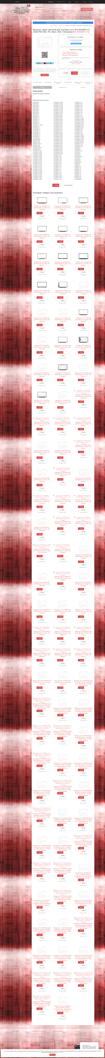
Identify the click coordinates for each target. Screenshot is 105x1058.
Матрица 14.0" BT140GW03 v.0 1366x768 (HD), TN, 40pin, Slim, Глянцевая (83, 556)
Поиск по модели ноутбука (57, 10)
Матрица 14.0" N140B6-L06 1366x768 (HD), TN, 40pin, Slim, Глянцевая (83, 292)
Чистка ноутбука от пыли (18, 106)
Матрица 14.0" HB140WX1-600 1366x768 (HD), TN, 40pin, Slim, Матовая (83, 655)
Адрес (69, 1)
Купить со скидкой (76, 63)
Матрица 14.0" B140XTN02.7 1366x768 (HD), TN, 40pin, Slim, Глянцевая (42, 452)
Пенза (17, 1)
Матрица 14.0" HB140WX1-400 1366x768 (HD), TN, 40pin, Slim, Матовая (83, 633)
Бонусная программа (16, 1035)
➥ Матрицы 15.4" (18, 57)
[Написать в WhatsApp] (43, 11)
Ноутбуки (16, 16)
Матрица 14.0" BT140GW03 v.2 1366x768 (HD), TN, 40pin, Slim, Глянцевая (62, 578)
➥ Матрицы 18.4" (18, 74)
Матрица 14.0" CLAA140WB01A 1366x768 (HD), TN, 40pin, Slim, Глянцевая (42, 633)
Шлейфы (67, 16)
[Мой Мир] (51, 63)
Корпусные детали (17, 89)
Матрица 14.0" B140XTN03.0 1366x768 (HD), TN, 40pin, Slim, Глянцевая (62, 452)
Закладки (56, 1036)
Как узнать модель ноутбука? (69, 10)
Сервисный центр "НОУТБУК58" (18, 1044)
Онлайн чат (51, 1)
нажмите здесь (60, 1052)
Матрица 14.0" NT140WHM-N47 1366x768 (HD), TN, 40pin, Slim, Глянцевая (62, 208)
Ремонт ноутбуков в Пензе (17, 1041)
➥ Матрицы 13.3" (18, 44)
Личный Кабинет (57, 1033)
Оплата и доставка (16, 1034)
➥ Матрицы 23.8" (18, 76)
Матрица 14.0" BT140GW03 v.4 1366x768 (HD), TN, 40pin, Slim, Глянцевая (83, 584)
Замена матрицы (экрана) (19, 108)
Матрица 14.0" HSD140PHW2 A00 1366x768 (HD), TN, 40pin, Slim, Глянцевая (42, 682)
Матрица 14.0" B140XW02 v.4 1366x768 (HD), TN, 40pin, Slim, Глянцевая (42, 529)
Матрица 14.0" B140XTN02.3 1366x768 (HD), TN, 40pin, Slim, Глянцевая (62, 424)
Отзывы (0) (83, 87)
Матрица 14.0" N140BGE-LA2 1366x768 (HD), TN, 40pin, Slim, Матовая (62, 263)
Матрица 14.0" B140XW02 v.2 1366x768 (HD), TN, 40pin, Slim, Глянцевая (62, 501)
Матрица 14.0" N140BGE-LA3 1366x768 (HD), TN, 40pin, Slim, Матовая (83, 263)
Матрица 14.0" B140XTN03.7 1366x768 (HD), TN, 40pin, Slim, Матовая (83, 480)
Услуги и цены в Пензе (16, 1040)
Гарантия (56, 1035)
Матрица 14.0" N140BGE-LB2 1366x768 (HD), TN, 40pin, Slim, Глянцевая (42, 292)
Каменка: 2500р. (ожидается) (70, 53)
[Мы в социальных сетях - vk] (34, 1034)
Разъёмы (75, 16)
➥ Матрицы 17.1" (18, 70)
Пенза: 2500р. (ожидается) (69, 52)
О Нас (13, 1033)
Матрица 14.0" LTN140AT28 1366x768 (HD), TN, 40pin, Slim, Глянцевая (83, 319)
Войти (90, 1)
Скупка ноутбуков (15, 1042)
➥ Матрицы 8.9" (18, 27)
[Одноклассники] (41, 63)
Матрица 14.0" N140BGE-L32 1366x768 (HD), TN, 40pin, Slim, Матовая (83, 236)
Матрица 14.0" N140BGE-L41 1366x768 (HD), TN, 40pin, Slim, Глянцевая (42, 236)
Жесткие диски (16, 91)
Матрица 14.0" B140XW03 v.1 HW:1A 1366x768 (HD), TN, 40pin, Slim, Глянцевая (42, 551)
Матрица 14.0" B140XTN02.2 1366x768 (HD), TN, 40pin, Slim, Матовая (42, 424)
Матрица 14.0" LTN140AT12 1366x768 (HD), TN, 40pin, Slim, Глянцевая (42, 374)
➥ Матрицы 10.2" (18, 33)
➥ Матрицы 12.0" (18, 37)
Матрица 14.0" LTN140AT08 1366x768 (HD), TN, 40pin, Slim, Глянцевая (42, 402)
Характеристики (62, 87)
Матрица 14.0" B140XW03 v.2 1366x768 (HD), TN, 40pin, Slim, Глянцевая (62, 551)
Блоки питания (50, 16)
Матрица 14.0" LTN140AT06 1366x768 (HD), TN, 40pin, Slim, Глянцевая (62, 402)
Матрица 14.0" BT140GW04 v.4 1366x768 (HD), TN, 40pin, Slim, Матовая (83, 611)
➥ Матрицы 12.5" (18, 40)
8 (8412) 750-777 (61, 1)
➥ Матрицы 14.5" (18, 53)
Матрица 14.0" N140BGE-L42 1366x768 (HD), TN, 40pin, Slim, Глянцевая (83, 208)
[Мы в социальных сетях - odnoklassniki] (36, 1034)
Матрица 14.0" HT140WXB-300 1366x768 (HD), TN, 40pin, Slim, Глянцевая (62, 682)
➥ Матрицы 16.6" (18, 66)
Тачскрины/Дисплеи (85, 16)
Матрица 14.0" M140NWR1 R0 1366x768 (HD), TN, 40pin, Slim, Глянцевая (42, 319)
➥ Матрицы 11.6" (18, 35)
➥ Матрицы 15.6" (18, 59)
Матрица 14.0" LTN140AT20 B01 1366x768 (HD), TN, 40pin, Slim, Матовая (62, 347)
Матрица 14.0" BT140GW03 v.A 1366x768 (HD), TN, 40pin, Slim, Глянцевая (42, 611)
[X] (45, 63)
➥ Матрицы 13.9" (18, 48)
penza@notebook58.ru (59, 1048)
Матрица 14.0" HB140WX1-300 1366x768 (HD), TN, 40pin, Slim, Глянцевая (62, 633)
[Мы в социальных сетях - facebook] (41, 1034)
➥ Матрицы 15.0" (18, 55)
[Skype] (53, 63)
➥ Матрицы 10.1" (18, 31)
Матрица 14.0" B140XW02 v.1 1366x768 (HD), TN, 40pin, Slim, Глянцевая (42, 501)
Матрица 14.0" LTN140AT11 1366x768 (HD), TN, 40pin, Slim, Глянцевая (62, 374)
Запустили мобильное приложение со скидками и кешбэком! (63, 22)
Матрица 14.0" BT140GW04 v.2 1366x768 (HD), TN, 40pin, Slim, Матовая (62, 611)
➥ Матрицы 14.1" (18, 51)
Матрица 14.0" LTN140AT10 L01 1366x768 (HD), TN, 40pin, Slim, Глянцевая (83, 374)
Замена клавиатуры (17, 110)
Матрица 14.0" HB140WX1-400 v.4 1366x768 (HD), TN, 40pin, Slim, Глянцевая (42, 655)
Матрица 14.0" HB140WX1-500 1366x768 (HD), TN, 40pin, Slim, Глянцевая (62, 655)
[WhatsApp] (49, 63)
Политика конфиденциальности (18, 1045)
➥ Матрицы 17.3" (18, 72)
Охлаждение (59, 16)
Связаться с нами (36, 1038)
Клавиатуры (31, 16)
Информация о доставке (17, 1039)
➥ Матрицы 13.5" (18, 46)
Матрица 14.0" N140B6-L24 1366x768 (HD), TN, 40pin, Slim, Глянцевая (62, 292)
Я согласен (52, 1054)
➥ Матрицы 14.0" (18, 50)
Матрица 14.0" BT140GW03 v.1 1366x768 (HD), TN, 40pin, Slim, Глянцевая (42, 584)
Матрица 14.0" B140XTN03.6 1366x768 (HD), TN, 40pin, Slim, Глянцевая (62, 474)
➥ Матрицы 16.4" (18, 64)
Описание (42, 87)
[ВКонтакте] (39, 63)
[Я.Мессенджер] (37, 63)
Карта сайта (35, 1040)
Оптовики (14, 1036)
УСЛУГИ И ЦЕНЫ (17, 104)
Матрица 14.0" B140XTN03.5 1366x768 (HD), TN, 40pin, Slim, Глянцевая (42, 480)
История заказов (57, 1034)
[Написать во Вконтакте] (35, 11)
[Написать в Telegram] (38, 11)
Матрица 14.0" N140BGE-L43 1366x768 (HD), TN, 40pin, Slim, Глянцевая (42, 208)
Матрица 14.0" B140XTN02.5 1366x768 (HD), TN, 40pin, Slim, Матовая (83, 424)
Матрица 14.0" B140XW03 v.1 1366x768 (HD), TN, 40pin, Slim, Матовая (83, 523)
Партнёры (14, 1037)
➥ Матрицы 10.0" (18, 29)
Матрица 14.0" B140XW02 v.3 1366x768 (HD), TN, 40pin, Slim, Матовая (83, 501)
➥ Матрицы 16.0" (18, 61)
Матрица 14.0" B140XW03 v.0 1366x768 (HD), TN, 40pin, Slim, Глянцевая (62, 523)
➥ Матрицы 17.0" (18, 68)
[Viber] (47, 63)
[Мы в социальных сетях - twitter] (39, 1034)
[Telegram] (43, 63)
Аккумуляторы (39, 16)
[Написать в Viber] (40, 11)
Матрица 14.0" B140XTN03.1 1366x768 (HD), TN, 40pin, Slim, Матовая (83, 446)
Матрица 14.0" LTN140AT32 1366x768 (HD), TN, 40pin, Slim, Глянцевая (62, 319)
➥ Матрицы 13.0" (18, 42)
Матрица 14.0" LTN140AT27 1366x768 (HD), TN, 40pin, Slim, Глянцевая (42, 347)
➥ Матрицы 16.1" (18, 63)
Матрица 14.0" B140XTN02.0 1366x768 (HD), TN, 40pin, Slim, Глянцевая (83, 396)
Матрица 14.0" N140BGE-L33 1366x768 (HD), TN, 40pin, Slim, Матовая (62, 236)
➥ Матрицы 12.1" (18, 38)
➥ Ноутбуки (16, 24)
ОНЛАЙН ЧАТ (45, 75)
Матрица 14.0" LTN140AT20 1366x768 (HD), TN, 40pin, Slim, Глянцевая (83, 347)
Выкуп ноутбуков (17, 101)
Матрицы (22, 16)
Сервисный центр (17, 102)
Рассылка (56, 1037)
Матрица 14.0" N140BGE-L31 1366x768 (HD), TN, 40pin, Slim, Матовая (42, 263)
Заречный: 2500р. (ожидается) (70, 55)
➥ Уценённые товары (18, 94)
